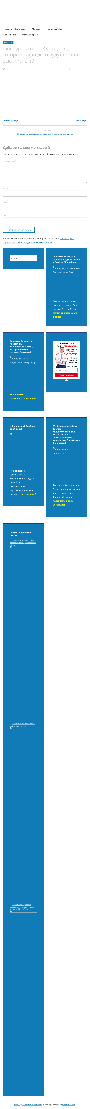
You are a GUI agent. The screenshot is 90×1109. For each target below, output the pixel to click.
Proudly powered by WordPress (27, 1104)
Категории (20, 29)
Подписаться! (66, 374)
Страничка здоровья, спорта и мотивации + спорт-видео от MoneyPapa (23, 906)
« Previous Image (10, 120)
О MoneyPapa (29, 34)
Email (6, 202)
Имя (5, 189)
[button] (66, 345)
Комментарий (10, 161)
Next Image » (81, 120)
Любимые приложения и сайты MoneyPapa (22, 724)
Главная (7, 29)
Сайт (5, 215)
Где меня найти (54, 29)
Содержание (9, 34)
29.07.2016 (8, 43)
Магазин (36, 29)
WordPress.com (68, 1104)
